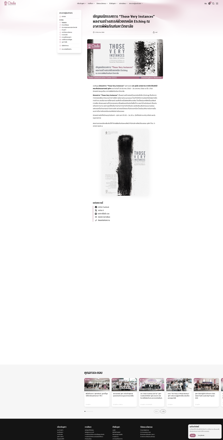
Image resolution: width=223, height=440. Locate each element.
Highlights (64, 22)
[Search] (213, 3)
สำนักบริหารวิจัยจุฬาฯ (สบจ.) (147, 434)
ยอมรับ (192, 435)
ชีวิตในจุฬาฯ (112, 3)
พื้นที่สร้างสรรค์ (116, 432)
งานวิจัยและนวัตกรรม (67, 32)
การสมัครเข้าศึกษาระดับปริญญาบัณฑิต (94, 434)
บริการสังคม (122, 3)
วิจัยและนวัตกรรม (101, 3)
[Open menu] (217, 3)
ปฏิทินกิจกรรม (65, 45)
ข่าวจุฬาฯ (64, 30)
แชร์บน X (101, 210)
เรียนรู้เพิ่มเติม (201, 435)
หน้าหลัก (64, 16)
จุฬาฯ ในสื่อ (64, 42)
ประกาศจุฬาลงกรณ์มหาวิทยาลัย (69, 27)
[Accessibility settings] (205, 3)
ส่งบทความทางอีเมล (104, 217)
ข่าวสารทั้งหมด (65, 25)
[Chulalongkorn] (10, 3)
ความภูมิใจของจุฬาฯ (66, 37)
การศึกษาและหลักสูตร (67, 39)
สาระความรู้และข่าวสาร (135, 3)
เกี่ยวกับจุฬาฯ (80, 3)
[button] (87, 411)
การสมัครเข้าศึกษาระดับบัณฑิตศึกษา (94, 436)
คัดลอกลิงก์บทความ (104, 220)
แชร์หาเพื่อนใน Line (103, 214)
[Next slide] (163, 411)
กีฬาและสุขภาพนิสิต (118, 434)
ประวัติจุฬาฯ (60, 432)
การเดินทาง (115, 436)
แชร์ (156, 32)
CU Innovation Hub (145, 432)
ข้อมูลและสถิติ (60, 439)
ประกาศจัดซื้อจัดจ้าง (66, 49)
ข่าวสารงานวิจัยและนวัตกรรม (147, 436)
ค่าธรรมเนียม (88, 439)
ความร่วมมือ (65, 35)
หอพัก (114, 430)
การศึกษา (90, 3)
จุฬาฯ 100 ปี (60, 436)
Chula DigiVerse (144, 430)
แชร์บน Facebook (103, 207)
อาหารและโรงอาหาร (117, 439)
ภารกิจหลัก (60, 434)
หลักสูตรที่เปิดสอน (89, 430)
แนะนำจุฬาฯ (60, 430)
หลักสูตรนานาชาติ (89, 432)
